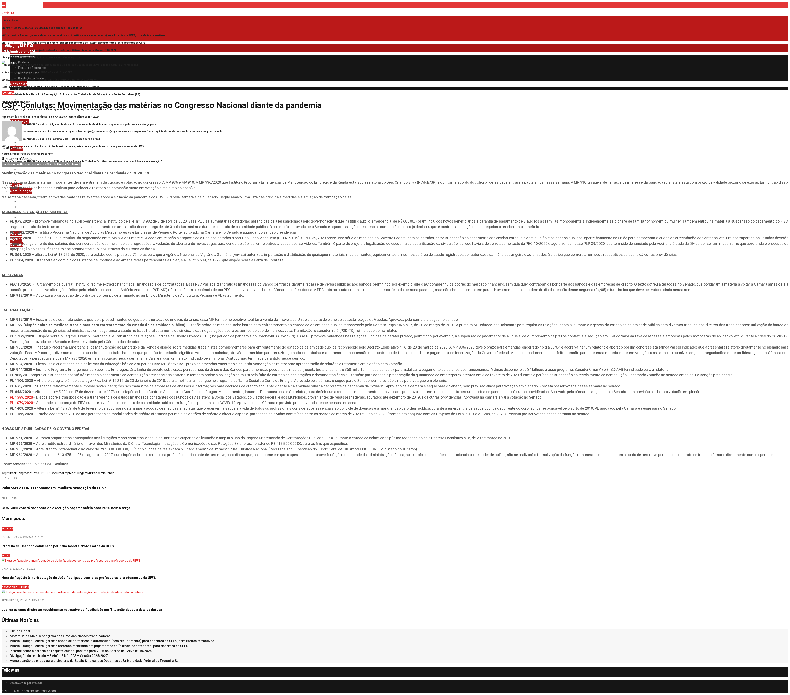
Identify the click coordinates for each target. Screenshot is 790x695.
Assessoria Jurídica (15, 587)
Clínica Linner (10, 20)
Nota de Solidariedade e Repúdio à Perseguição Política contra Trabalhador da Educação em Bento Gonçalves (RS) (71, 94)
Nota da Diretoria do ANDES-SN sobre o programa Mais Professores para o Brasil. (51, 139)
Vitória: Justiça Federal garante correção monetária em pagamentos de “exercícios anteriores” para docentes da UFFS (73, 43)
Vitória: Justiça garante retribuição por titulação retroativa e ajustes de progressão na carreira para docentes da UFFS (73, 146)
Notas (6, 555)
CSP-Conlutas (53, 473)
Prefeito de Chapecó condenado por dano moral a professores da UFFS (58, 546)
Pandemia (99, 473)
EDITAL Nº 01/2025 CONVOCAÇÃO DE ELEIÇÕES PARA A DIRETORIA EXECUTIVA (50, 80)
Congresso (23, 473)
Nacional (8, 93)
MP (89, 473)
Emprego (69, 473)
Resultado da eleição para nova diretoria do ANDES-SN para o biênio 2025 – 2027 (50, 117)
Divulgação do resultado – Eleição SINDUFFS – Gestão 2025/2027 (41, 57)
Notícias (7, 529)
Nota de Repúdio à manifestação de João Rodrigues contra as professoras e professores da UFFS (79, 577)
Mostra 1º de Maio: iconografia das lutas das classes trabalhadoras (42, 28)
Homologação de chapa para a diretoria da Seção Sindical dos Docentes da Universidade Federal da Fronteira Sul (70, 65)
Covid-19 (37, 473)
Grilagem (81, 473)
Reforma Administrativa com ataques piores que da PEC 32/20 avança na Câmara (50, 87)
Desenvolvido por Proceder (26, 683)
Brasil (12, 473)
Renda (110, 473)
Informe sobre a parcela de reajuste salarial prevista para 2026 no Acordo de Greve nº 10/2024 (59, 50)
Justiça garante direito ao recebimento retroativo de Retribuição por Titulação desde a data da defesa (82, 609)
